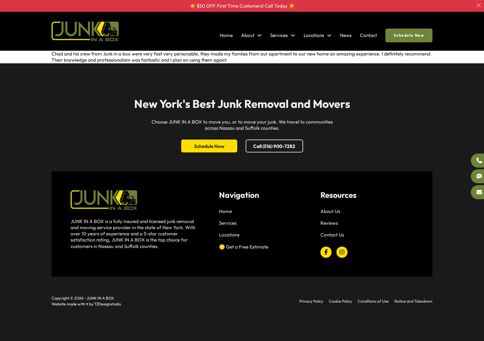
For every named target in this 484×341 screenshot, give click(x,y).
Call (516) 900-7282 (274, 146)
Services (227, 223)
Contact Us (332, 235)
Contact (368, 35)
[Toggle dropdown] (259, 35)
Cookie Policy (340, 301)
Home (226, 35)
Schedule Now (409, 35)
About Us (330, 211)
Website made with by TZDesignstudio (86, 304)
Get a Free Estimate (247, 247)
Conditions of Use (373, 301)
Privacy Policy (311, 301)
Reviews (329, 223)
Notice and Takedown (413, 301)
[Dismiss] (479, 5)
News (346, 35)
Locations (314, 35)
